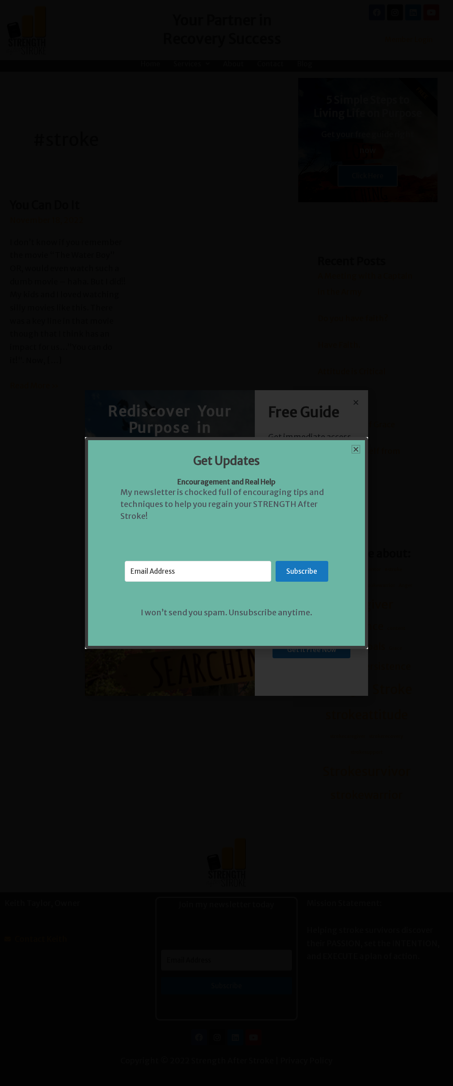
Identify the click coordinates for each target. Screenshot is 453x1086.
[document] (226, 543)
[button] (356, 449)
